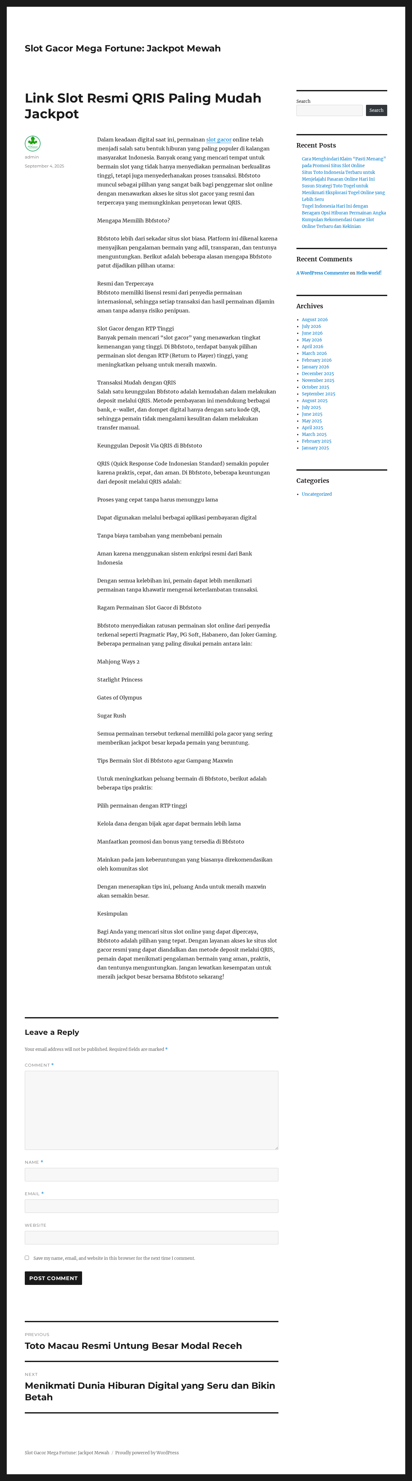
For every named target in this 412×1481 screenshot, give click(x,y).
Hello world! (369, 273)
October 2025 (315, 387)
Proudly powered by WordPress (147, 1453)
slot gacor (218, 139)
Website (36, 1225)
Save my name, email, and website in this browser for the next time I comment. (114, 1258)
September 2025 (318, 394)
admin (32, 156)
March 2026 (314, 353)
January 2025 (315, 448)
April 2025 (312, 427)
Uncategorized (317, 494)
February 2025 (317, 441)
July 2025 (311, 407)
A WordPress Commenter (322, 273)
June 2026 (312, 333)
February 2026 (317, 360)
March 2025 (314, 434)
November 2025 (318, 380)
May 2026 (312, 340)
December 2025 (318, 373)
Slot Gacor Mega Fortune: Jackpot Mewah (123, 48)
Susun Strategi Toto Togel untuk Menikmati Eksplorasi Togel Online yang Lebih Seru (343, 192)
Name (34, 1162)
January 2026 (315, 367)
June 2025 (312, 414)
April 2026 (312, 346)
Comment (39, 1065)
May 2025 (312, 421)
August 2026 (315, 319)
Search (303, 101)
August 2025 (315, 400)
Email (34, 1194)
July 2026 (311, 326)
